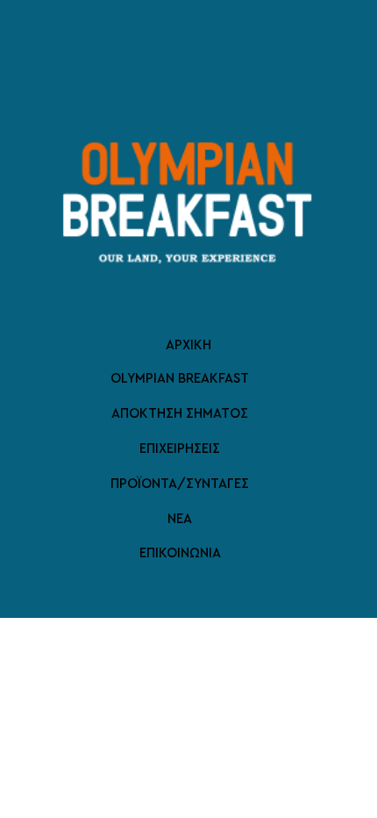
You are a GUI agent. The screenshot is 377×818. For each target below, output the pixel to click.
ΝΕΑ (179, 519)
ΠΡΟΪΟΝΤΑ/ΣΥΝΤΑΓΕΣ (179, 484)
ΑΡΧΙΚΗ (188, 345)
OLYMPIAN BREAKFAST (179, 378)
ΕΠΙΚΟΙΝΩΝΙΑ (180, 553)
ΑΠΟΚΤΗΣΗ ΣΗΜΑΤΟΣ (179, 413)
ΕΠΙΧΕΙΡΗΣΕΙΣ (179, 449)
